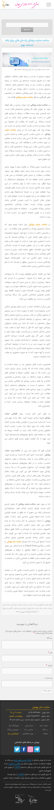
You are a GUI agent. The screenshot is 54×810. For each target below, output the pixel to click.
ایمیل (49, 665)
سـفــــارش (29, 725)
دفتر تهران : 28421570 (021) (39, 712)
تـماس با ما (28, 729)
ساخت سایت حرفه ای (19, 604)
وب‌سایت (48, 678)
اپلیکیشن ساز (13, 733)
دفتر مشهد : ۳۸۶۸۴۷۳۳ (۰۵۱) (38, 716)
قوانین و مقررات (14, 763)
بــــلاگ (45, 729)
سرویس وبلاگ (13, 729)
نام (50, 652)
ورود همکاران (27, 733)
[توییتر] (17, 749)
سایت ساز (43, 608)
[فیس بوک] (24, 749)
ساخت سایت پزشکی (24, 97)
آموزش (40, 604)
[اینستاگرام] (30, 749)
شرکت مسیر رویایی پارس (22, 760)
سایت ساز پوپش (14, 541)
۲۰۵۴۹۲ (17, 767)
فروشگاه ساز (14, 725)
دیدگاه (49, 638)
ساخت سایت (10, 130)
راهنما (45, 733)
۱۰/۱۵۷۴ (21, 774)
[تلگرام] (37, 749)
